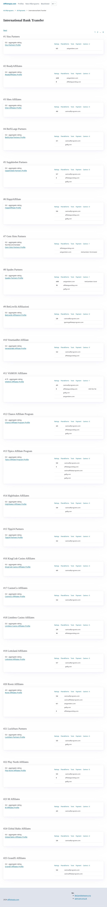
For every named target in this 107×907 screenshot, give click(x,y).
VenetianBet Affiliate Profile (15, 348)
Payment (78, 44)
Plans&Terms (65, 44)
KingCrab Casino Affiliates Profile (17, 567)
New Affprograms (32, 4)
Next (5, 30)
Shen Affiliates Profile (13, 108)
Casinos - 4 (86, 691)
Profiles (21, 4)
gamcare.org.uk (81, 898)
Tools (72, 44)
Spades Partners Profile (14, 278)
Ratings (56, 44)
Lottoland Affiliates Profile (15, 659)
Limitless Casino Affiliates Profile (17, 626)
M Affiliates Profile (12, 807)
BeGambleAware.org (83, 895)
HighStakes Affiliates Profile (15, 504)
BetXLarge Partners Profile (15, 137)
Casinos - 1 (86, 244)
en (53, 4)
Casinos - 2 (86, 44)
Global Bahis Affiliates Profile (16, 837)
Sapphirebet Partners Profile (16, 171)
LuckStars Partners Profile (15, 737)
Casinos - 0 (86, 73)
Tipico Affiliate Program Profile (17, 459)
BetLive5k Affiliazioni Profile (15, 315)
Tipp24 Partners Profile (14, 537)
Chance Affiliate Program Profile (17, 422)
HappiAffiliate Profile (13, 208)
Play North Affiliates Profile (15, 770)
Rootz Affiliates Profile (13, 692)
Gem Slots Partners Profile (15, 247)
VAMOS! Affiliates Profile (14, 382)
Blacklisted (45, 4)
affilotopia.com (13, 899)
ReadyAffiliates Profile (13, 74)
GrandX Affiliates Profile (14, 866)
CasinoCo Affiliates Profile (15, 596)
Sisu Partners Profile (13, 45)
